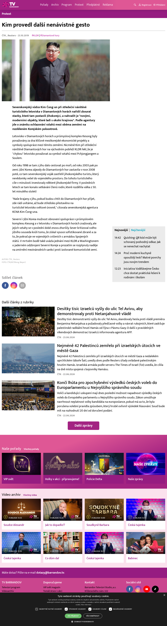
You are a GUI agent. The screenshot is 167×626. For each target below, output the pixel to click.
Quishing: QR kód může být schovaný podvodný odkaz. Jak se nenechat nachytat (142, 242)
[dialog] (83, 609)
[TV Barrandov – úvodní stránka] (10, 5)
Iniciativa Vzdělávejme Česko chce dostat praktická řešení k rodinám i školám (142, 273)
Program (66, 4)
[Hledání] (135, 5)
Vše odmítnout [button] (92, 616)
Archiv (55, 4)
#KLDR (35, 35)
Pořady (44, 4)
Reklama (108, 4)
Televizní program (11, 587)
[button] (83, 621)
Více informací (86, 605)
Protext (79, 4)
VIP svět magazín (51, 587)
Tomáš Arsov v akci (52, 591)
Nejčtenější (138, 230)
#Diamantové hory (49, 35)
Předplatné (93, 4)
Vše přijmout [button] (73, 616)
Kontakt (90, 582)
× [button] (164, 595)
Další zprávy (84, 426)
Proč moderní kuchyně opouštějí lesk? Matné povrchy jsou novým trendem (142, 257)
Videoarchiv (8, 591)
